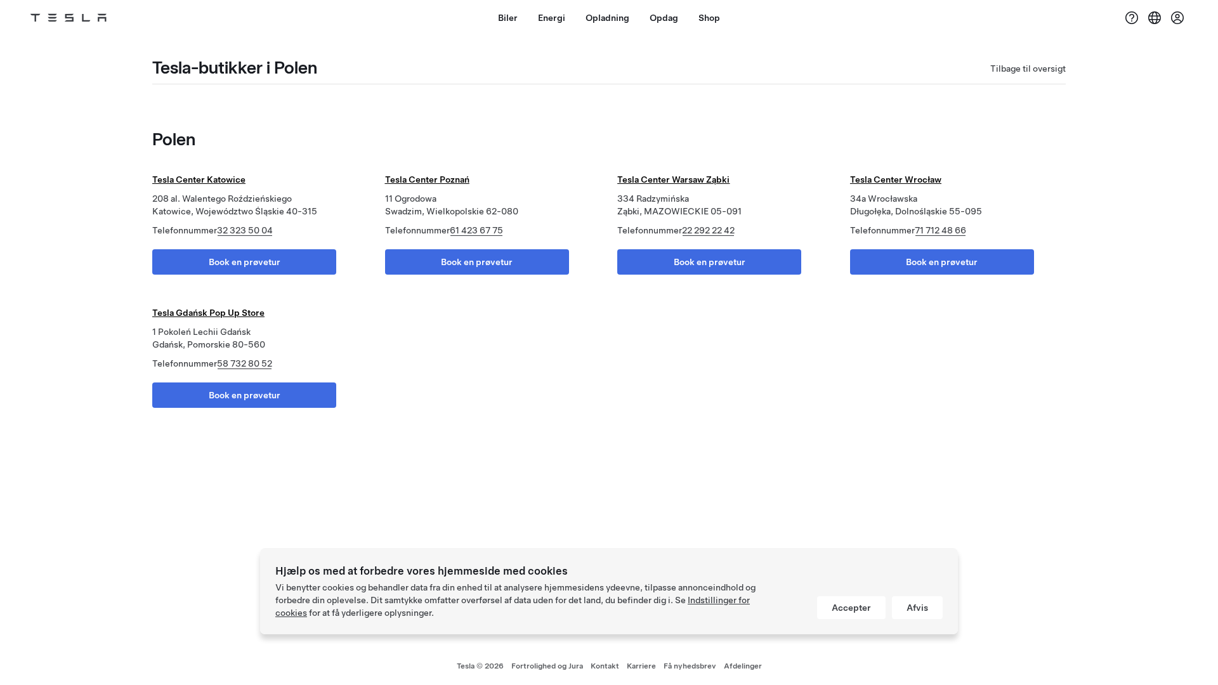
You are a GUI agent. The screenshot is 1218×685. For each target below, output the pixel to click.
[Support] (1132, 18)
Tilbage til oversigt (1028, 68)
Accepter (851, 608)
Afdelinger (743, 666)
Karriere (641, 666)
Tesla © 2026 (480, 666)
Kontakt (605, 666)
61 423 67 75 (476, 230)
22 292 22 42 (708, 230)
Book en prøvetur (244, 262)
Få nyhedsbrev (690, 666)
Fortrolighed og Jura (547, 666)
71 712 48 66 (940, 230)
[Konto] (1177, 18)
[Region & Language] (1154, 18)
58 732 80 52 (244, 363)
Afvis (917, 608)
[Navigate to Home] (68, 17)
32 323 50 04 (245, 230)
